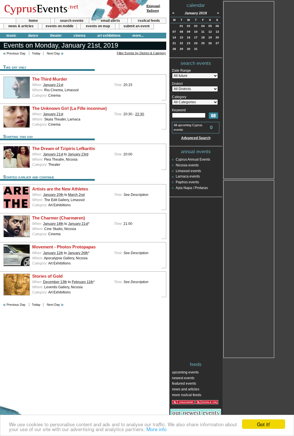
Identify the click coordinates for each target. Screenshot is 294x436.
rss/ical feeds (149, 21)
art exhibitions (109, 36)
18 (203, 37)
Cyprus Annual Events (193, 159)
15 (181, 37)
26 (210, 43)
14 (174, 37)
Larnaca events (188, 176)
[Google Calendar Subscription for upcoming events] (207, 402)
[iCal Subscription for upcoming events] (183, 402)
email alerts (110, 21)
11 (202, 31)
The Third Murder (49, 79)
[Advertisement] (249, 89)
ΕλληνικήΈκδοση (153, 8)
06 (217, 26)
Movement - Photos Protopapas (64, 247)
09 (188, 31)
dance (33, 36)
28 (174, 48)
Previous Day (16, 53)
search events (72, 21)
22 (181, 43)
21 (174, 43)
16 (188, 37)
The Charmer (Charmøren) (58, 218)
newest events (183, 378)
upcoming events (185, 372)
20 (217, 37)
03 (196, 26)
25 (203, 43)
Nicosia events (187, 165)
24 (196, 43)
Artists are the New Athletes (60, 189)
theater (56, 36)
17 (196, 37)
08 (181, 31)
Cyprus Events (40, 9)
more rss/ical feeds (186, 395)
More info (156, 429)
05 (210, 26)
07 (174, 31)
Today (36, 53)
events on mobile (60, 26)
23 (188, 43)
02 (188, 26)
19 (210, 37)
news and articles (185, 389)
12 (210, 31)
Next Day (53, 53)
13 (217, 31)
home (33, 21)
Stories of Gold (47, 276)
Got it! (263, 424)
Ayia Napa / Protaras (192, 188)
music (11, 36)
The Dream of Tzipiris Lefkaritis (63, 148)
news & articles (21, 26)
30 (188, 48)
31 (196, 48)
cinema (80, 36)
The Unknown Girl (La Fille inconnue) (69, 108)
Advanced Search (195, 138)
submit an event (136, 26)
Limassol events (188, 171)
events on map (98, 26)
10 (196, 31)
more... (138, 36)
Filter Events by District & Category (141, 53)
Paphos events (187, 182)
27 (217, 43)
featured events (184, 384)
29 (181, 48)
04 (203, 26)
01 (181, 26)
